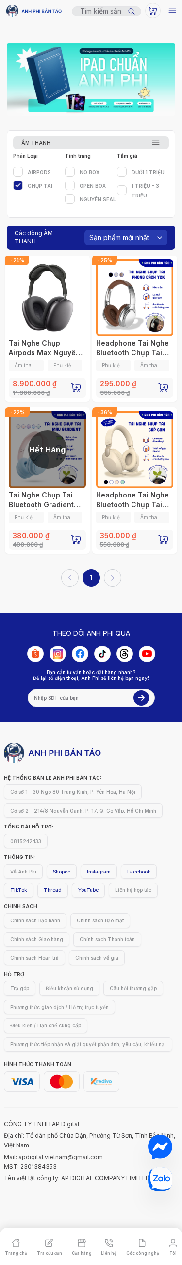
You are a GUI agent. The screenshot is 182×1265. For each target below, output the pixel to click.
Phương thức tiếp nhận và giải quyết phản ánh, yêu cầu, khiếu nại (88, 1044)
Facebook (138, 871)
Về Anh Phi (23, 871)
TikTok (18, 890)
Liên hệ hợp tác (133, 890)
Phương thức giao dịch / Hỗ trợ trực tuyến (59, 1007)
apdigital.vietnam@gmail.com (60, 1156)
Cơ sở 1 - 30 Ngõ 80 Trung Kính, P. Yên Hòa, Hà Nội (72, 792)
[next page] (112, 578)
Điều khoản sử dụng (69, 988)
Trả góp (19, 988)
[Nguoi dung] (153, 10)
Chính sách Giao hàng (36, 939)
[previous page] (70, 578)
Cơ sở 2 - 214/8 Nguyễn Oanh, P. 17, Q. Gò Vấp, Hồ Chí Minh (83, 810)
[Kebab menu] (172, 10)
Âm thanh (35, 143)
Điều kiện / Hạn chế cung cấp (45, 1025)
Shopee (61, 871)
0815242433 (25, 841)
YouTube (88, 890)
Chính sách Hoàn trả (34, 958)
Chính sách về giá (96, 958)
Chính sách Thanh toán (107, 939)
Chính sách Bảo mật (100, 920)
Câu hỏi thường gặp (133, 988)
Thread (53, 890)
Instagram (99, 871)
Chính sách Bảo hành (35, 920)
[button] (16, 1246)
